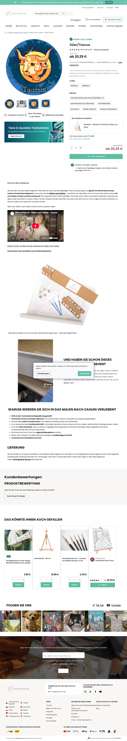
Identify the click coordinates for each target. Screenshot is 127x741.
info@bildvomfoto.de (58, 692)
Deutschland (13, 713)
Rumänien (26, 707)
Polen (11, 710)
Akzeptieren (84, 373)
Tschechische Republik (14, 703)
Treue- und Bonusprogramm (81, 720)
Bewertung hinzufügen (16, 496)
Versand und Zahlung (81, 139)
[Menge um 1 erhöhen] (80, 148)
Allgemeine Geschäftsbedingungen (83, 705)
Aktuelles (49, 718)
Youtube (116, 605)
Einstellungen (43, 373)
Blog (97, 708)
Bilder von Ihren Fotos (53, 708)
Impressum (75, 717)
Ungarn (25, 703)
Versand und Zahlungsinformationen (79, 709)
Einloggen (76, 20)
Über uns (100, 7)
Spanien (26, 713)
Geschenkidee (51, 721)
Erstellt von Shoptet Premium (98, 738)
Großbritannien (14, 716)
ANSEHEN (109, 2)
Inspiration (49, 712)
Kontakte (110, 7)
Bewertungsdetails (101, 50)
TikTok (66, 383)
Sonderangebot (51, 715)
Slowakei (12, 707)
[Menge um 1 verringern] (72, 148)
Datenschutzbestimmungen (62, 664)
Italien (25, 710)
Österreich (27, 716)
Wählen (18, 585)
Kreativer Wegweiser (103, 705)
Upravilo (114, 738)
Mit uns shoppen (88, 7)
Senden (63, 671)
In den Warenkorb (97, 156)
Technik (49, 705)
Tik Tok (100, 605)
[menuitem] (8, 26)
